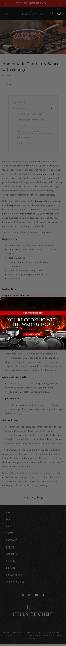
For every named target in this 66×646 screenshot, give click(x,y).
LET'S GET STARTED (33, 334)
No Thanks (33, 339)
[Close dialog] (2, 298)
